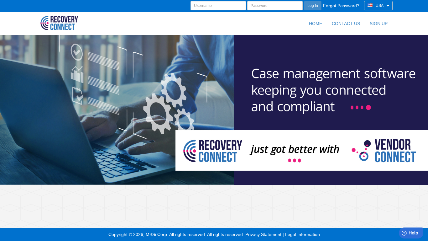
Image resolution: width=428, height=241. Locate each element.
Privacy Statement (263, 234)
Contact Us (346, 23)
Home (315, 23)
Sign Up (379, 23)
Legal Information (302, 234)
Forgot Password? (341, 5)
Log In (312, 5)
